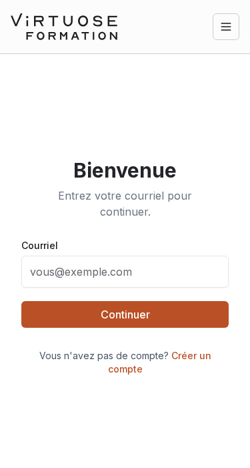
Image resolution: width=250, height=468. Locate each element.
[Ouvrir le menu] (226, 26)
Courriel (39, 245)
